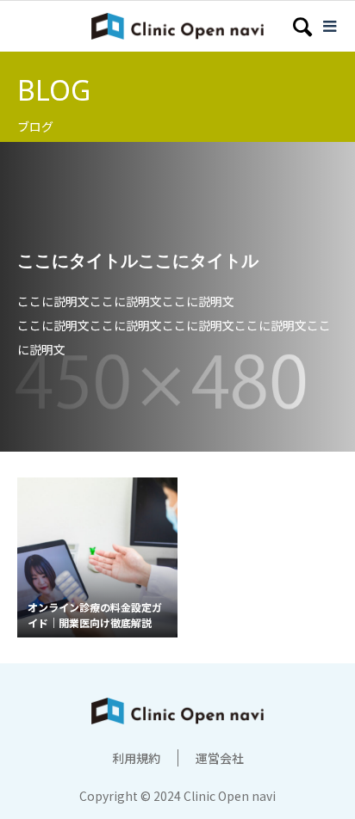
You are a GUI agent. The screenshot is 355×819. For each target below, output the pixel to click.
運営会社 (220, 758)
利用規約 (136, 758)
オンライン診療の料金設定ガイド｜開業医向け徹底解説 (95, 615)
